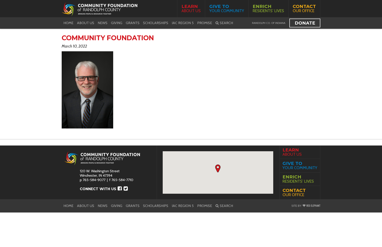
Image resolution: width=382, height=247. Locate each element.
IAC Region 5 (183, 23)
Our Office (304, 8)
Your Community (226, 8)
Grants (132, 23)
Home (68, 23)
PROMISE (204, 23)
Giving (116, 23)
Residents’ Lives (268, 8)
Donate (305, 23)
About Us (191, 8)
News (102, 23)
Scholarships (155, 23)
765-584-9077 (94, 180)
